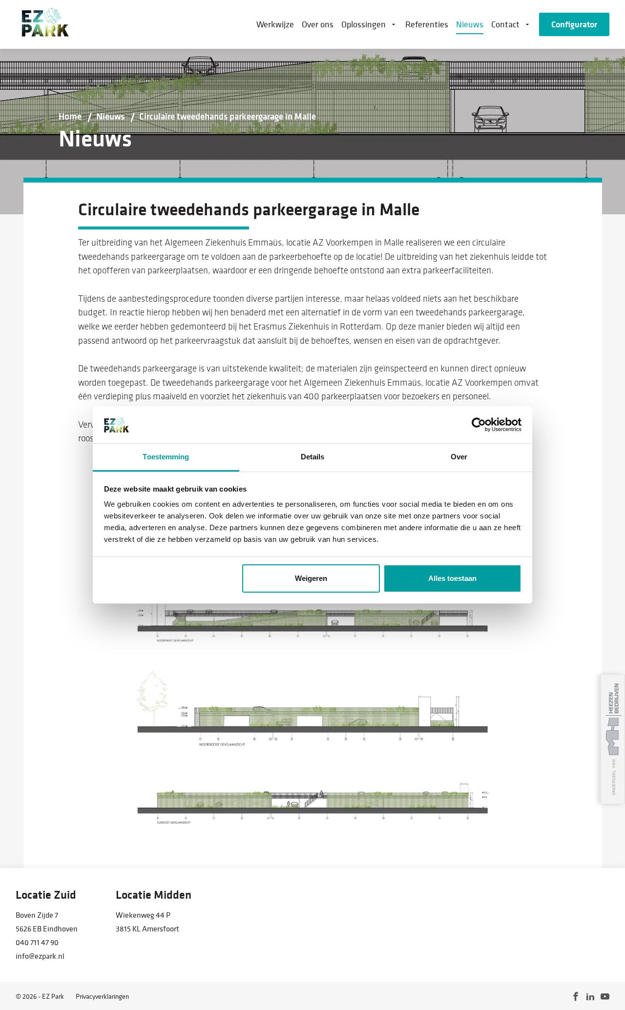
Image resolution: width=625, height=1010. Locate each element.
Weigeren (311, 578)
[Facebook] (575, 996)
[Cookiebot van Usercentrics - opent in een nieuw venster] (478, 424)
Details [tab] (313, 457)
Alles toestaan (452, 578)
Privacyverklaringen (102, 996)
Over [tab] (459, 457)
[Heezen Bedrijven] (613, 739)
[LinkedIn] (590, 996)
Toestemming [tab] (166, 457)
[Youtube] (605, 996)
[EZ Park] (44, 24)
